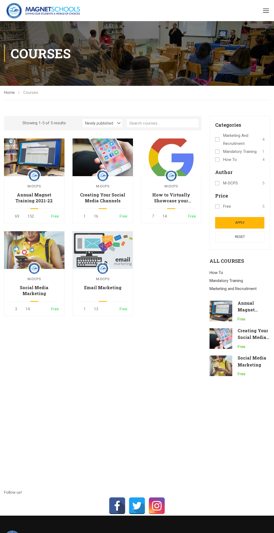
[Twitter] (137, 505)
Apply (240, 223)
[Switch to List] (14, 123)
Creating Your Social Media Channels (102, 197)
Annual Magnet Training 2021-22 (34, 197)
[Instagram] (156, 505)
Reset (240, 237)
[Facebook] (117, 505)
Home (9, 92)
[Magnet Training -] (44, 10)
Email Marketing (102, 287)
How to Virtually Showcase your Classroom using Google (171, 198)
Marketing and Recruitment (235, 139)
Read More (34, 157)
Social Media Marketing (34, 290)
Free (227, 206)
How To (230, 159)
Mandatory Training (240, 151)
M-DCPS (230, 183)
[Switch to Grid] (8, 123)
